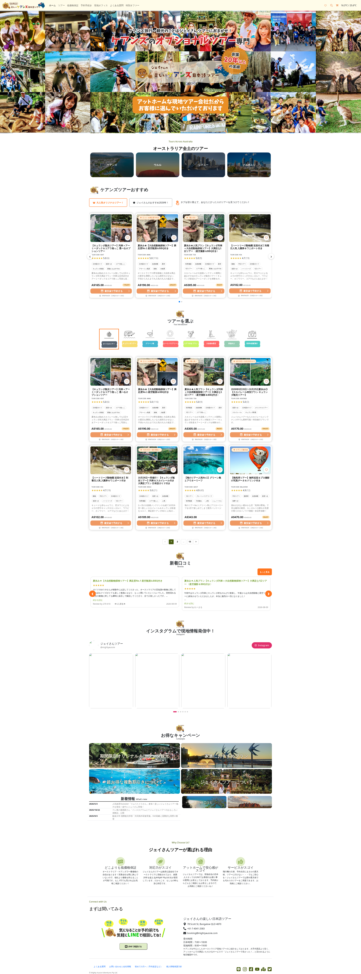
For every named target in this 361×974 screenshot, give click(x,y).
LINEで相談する (134, 946)
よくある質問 (117, 5)
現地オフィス (101, 5)
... (183, 541)
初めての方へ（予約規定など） (148, 966)
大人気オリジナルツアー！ (110, 202)
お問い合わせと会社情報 (120, 966)
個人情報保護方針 (174, 966)
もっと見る (265, 572)
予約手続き (86, 5)
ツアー (61, 5)
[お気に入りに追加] (127, 238)
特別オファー (132, 5)
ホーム (52, 5)
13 (190, 541)
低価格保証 (72, 5)
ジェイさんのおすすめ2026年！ (153, 202)
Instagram (263, 645)
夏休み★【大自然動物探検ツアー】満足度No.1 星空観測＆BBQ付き (127, 580)
